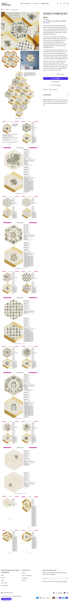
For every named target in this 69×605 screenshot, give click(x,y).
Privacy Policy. (64, 581)
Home (2, 9)
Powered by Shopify (16, 596)
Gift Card (24, 580)
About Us (3, 577)
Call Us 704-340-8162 (26, 575)
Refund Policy (25, 578)
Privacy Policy (4, 582)
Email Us (24, 573)
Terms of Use (57, 581)
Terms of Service (4, 585)
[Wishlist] (64, 3)
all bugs (7, 9)
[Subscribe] (67, 578)
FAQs (2, 580)
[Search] (57, 3)
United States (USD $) (8, 592)
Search (2, 575)
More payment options (56, 81)
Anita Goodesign (8, 596)
